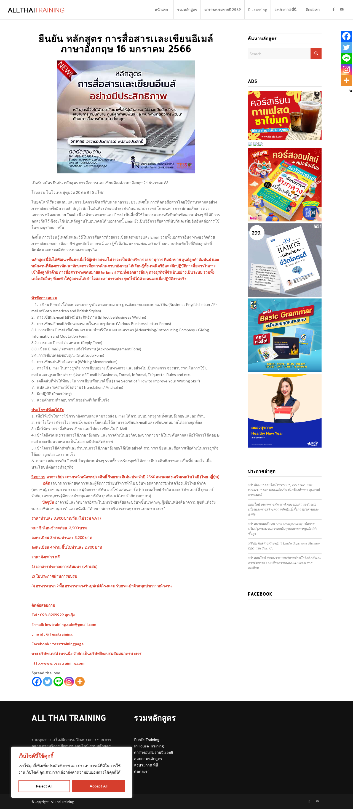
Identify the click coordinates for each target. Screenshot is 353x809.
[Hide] (351, 91)
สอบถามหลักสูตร (148, 758)
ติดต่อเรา (141, 771)
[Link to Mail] (342, 9)
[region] (71, 772)
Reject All (44, 786)
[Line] (58, 681)
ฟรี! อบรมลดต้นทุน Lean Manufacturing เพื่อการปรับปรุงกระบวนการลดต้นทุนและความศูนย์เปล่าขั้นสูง (282, 529)
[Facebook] (37, 681)
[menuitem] (161, 9)
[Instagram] (69, 681)
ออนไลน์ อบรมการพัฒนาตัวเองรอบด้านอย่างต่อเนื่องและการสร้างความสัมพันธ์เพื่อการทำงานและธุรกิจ (283, 509)
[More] (80, 681)
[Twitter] (47, 681)
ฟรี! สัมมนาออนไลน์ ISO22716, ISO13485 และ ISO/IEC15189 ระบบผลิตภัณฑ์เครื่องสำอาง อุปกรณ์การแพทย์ (284, 490)
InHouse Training (149, 746)
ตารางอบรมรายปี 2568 (153, 752)
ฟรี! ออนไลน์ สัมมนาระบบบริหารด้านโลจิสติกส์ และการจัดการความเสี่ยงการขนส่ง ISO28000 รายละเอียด (284, 563)
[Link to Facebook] (333, 9)
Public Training (146, 739)
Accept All (99, 786)
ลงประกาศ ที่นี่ (146, 765)
